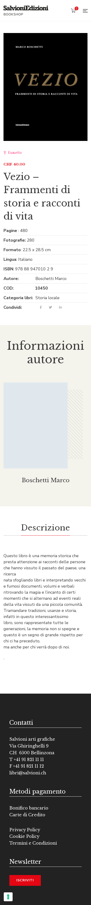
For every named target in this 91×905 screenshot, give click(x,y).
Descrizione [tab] (45, 528)
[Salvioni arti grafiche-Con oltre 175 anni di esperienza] (26, 10)
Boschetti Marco (50, 278)
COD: (9, 288)
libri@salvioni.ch (27, 773)
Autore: (11, 278)
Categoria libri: (18, 298)
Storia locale (47, 298)
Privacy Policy (24, 829)
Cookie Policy (24, 836)
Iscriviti (25, 880)
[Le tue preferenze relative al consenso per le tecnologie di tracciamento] (8, 896)
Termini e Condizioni (33, 843)
